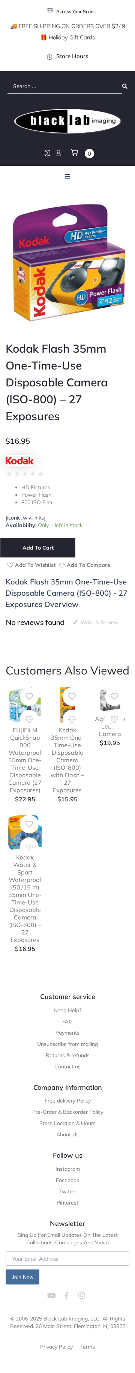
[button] (67, 176)
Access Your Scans (76, 11)
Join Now (22, 1277)
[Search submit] (125, 86)
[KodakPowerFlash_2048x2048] (67, 262)
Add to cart (38, 547)
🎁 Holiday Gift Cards (67, 37)
